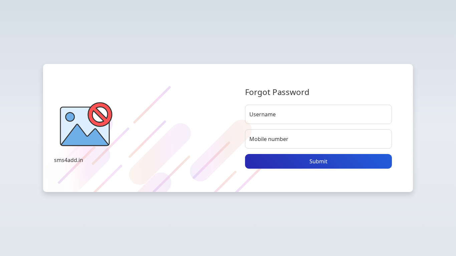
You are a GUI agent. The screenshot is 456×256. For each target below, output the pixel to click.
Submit (318, 161)
